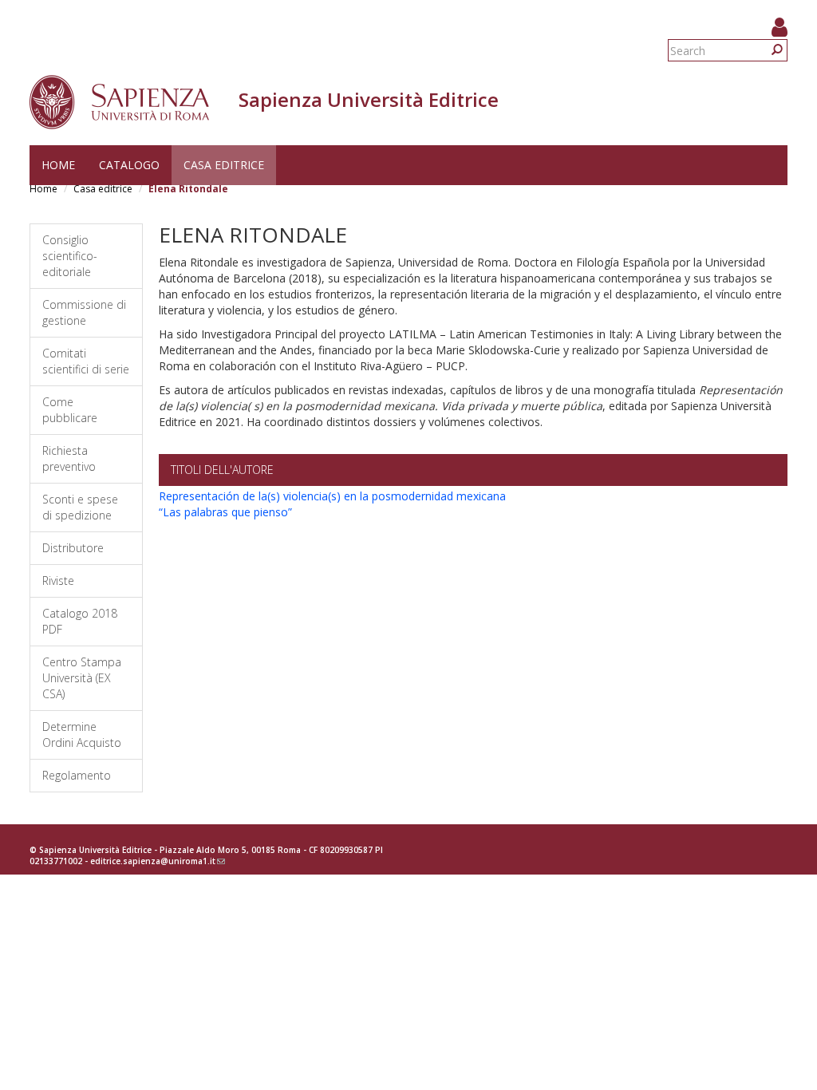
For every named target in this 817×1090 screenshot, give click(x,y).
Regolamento (76, 775)
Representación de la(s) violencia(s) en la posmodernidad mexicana (332, 496)
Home (58, 164)
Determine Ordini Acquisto (81, 734)
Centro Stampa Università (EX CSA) (81, 677)
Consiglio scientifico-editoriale (69, 255)
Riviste (58, 580)
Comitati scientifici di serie (85, 361)
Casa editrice (224, 164)
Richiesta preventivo (69, 458)
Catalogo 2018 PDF (79, 621)
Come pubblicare (69, 409)
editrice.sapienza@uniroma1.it (157, 861)
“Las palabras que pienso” (225, 511)
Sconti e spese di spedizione (80, 507)
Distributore (73, 547)
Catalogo (129, 164)
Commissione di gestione (84, 312)
